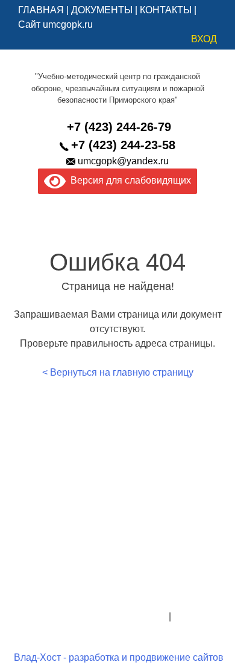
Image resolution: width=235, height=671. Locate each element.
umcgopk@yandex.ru (123, 161)
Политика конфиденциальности (95, 616)
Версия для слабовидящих (128, 180)
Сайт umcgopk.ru (55, 24)
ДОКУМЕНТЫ (102, 10)
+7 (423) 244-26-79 (119, 126)
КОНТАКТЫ (166, 10)
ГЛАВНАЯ (41, 10)
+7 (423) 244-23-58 (123, 145)
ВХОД (204, 39)
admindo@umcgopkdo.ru (118, 587)
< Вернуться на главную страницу (117, 372)
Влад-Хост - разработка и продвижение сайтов (119, 657)
